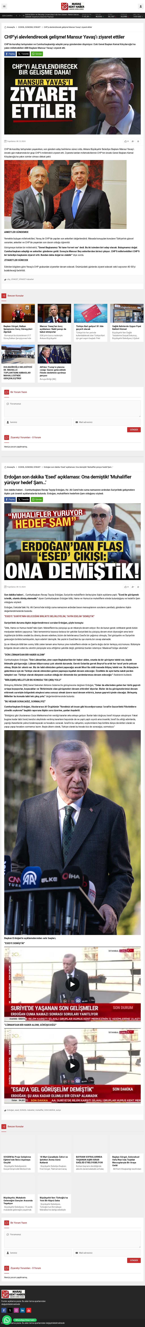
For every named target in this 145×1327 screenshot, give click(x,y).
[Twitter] (10, 1310)
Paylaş (12, 54)
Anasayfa (11, 27)
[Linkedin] (22, 1310)
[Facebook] (3, 1310)
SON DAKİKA (49, 1110)
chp (8, 279)
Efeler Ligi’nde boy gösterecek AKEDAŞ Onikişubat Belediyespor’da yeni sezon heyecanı (51, 15)
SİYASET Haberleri (26, 279)
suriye (58, 1110)
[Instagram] (16, 1310)
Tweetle (25, 54)
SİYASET (37, 27)
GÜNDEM (29, 27)
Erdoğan (10, 1110)
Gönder (38, 54)
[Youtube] (28, 1310)
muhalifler (39, 1110)
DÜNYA (21, 27)
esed (17, 1110)
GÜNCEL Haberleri (27, 1110)
